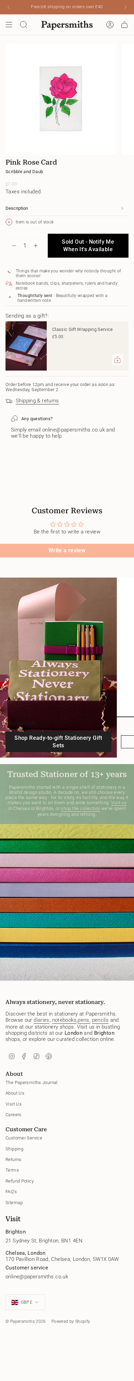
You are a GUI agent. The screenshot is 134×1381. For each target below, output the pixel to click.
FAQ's (11, 1191)
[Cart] (124, 24)
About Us (14, 1093)
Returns (13, 1159)
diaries (41, 1020)
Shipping (14, 1148)
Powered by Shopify (71, 1321)
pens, (84, 1020)
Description (16, 208)
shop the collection (80, 808)
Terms (12, 1170)
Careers (13, 1114)
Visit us (118, 802)
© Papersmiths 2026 (25, 1321)
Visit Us (13, 1104)
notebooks (64, 1020)
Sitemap (14, 1202)
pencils (100, 1020)
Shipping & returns (37, 401)
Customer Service (23, 1137)
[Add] (117, 359)
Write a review (67, 550)
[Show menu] (9, 24)
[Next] (125, 7)
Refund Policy (19, 1181)
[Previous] (8, 7)
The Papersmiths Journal (31, 1082)
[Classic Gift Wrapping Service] (26, 346)
